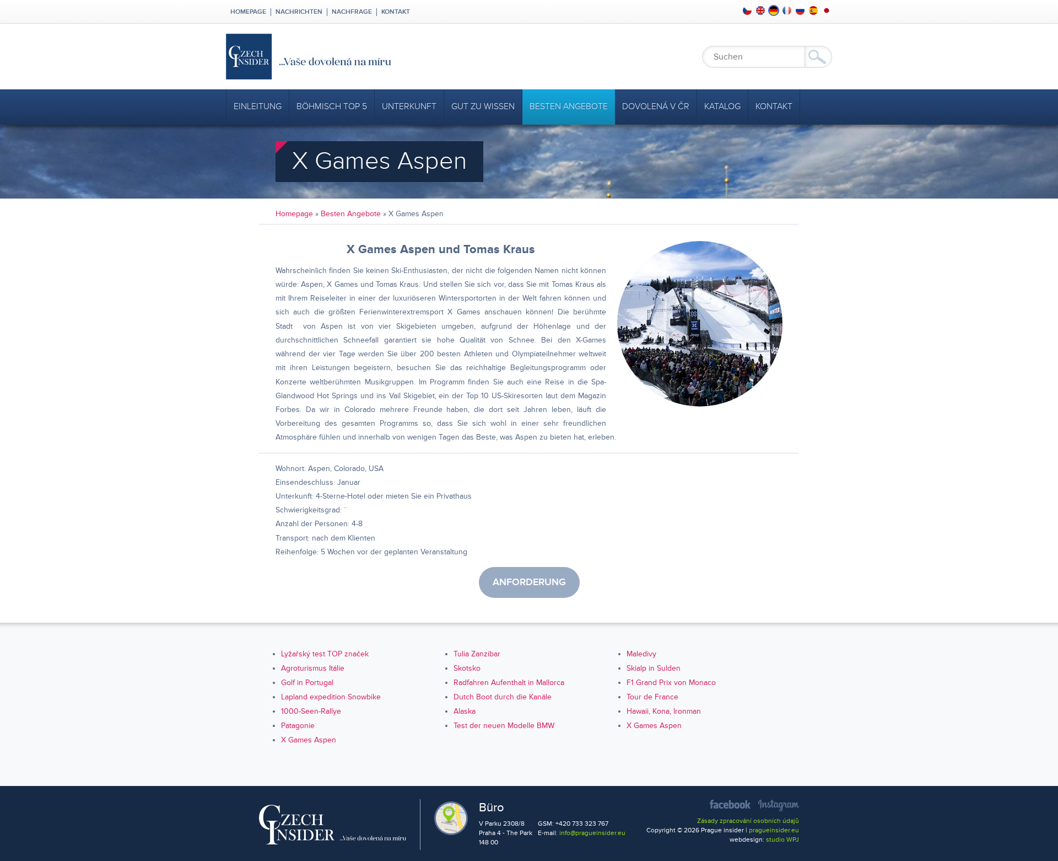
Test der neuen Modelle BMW (504, 725)
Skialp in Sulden (654, 668)
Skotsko (467, 668)
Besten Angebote (569, 106)
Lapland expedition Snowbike (331, 697)
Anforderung (529, 582)
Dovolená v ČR (655, 106)
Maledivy (641, 654)
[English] (760, 10)
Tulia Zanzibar (477, 654)
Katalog (722, 106)
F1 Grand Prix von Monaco (671, 682)
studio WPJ (782, 840)
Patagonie (298, 725)
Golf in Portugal (307, 682)
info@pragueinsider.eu (592, 833)
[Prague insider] (408, 56)
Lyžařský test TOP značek (325, 654)
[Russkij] (800, 10)
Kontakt (395, 12)
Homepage (248, 12)
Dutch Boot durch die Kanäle (503, 697)
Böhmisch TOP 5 (331, 106)
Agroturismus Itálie (312, 668)
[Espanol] (813, 10)
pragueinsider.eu (774, 830)
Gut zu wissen (483, 106)
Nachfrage (352, 12)
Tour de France (652, 697)
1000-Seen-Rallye (311, 711)
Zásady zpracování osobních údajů (748, 821)
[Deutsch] (773, 10)
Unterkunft (409, 106)
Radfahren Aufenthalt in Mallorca (509, 682)
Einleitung (258, 106)
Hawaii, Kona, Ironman (664, 711)
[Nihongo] (826, 10)
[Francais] (786, 10)
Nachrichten (299, 12)
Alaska (465, 711)
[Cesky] (747, 10)
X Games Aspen (654, 725)
